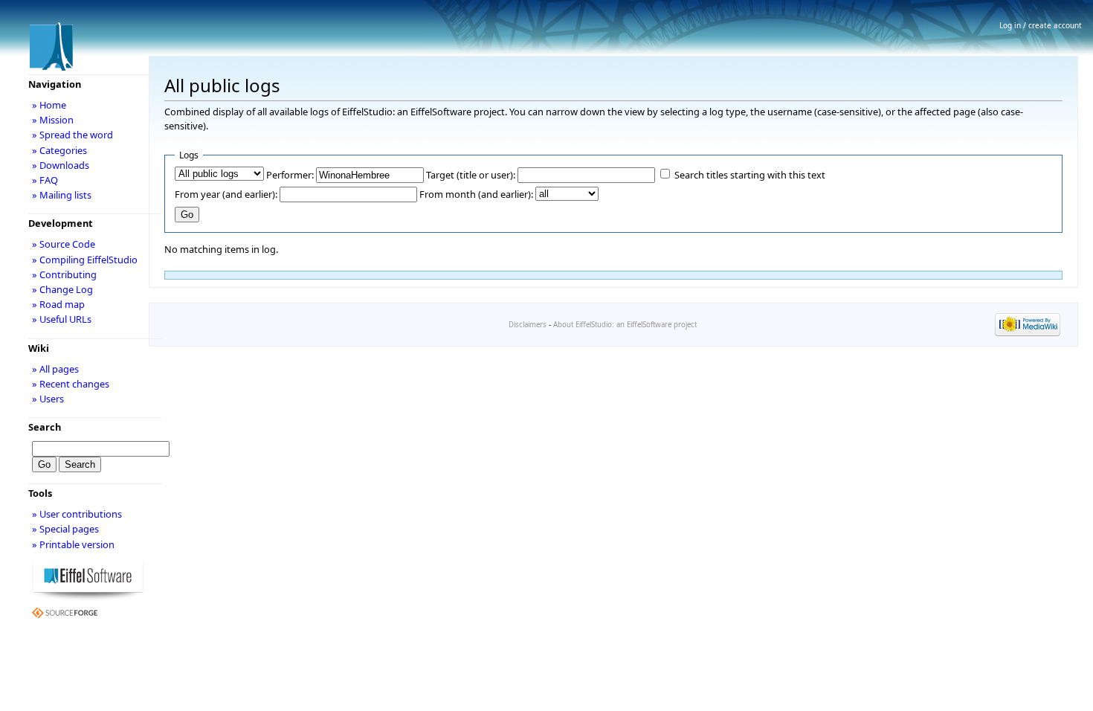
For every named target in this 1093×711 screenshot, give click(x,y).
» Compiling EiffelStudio (85, 259)
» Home (49, 105)
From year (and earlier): (226, 194)
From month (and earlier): (476, 194)
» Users (48, 398)
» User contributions (77, 514)
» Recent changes (70, 383)
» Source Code (63, 244)
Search (44, 427)
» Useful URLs (61, 319)
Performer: (290, 174)
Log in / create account (1040, 25)
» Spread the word (72, 134)
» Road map (58, 304)
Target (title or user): (470, 174)
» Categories (59, 150)
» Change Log (62, 289)
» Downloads (60, 165)
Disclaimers (527, 324)
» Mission (53, 119)
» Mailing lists (61, 195)
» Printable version (73, 544)
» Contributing (64, 274)
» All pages (55, 369)
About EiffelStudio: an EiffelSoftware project (625, 324)
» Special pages (65, 528)
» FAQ (45, 180)
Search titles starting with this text (749, 174)
